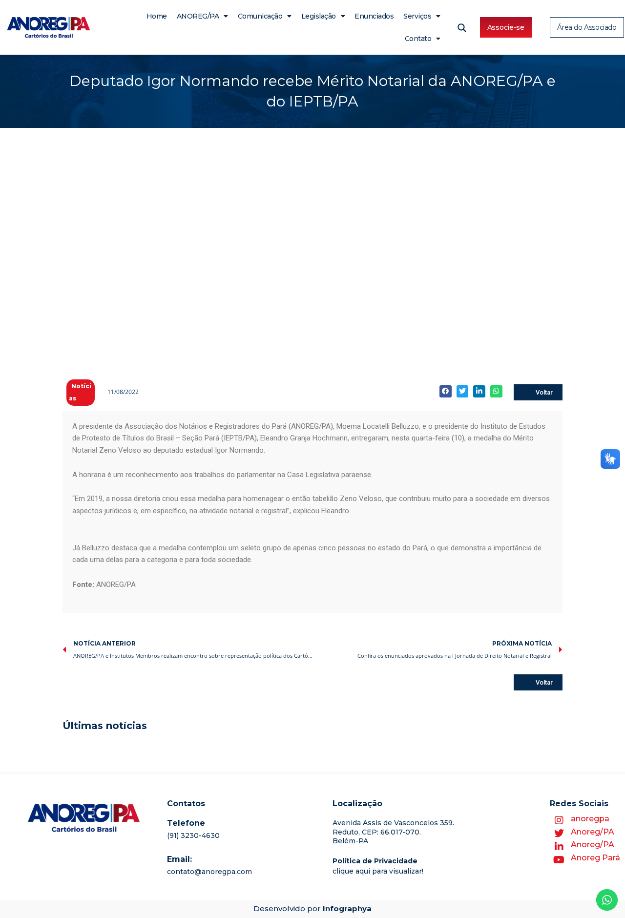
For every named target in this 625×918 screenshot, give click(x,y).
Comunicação (260, 16)
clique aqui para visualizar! (378, 871)
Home (156, 16)
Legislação (318, 16)
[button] (445, 391)
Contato (418, 38)
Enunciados (374, 16)
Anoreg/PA (592, 831)
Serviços (417, 16)
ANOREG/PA (198, 16)
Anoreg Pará (595, 857)
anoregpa (590, 818)
